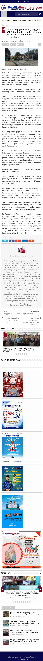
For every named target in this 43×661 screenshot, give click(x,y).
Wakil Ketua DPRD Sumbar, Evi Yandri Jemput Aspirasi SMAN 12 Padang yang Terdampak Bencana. (19, 350)
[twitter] (18, 1)
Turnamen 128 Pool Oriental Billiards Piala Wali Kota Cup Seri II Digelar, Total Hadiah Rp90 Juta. (25, 623)
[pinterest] (24, 1)
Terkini (8, 607)
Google (25, 659)
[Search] (40, 14)
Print (13, 44)
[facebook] (15, 1)
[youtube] (28, 1)
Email (21, 44)
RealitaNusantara (12, 657)
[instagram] (21, 1)
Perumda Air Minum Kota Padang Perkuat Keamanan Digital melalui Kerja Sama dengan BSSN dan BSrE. (25, 614)
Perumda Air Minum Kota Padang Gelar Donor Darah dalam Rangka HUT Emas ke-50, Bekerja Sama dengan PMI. (21, 593)
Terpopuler (9, 573)
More (39, 573)
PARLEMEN (10, 237)
